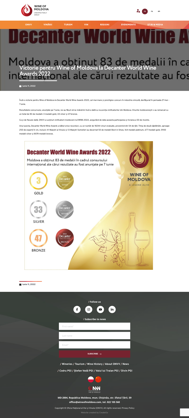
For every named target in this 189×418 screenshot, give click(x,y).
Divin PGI (126, 371)
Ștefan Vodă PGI (83, 371)
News (126, 364)
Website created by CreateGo (94, 412)
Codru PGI (65, 371)
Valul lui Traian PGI (107, 371)
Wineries (67, 364)
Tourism (80, 364)
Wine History (94, 364)
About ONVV (112, 364)
